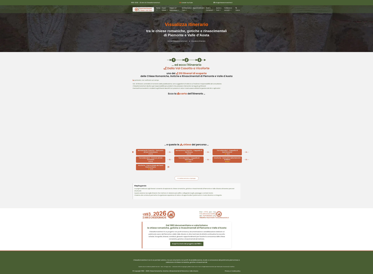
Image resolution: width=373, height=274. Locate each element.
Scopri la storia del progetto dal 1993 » (187, 244)
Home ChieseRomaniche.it (177, 41)
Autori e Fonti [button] (218, 9)
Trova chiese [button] (164, 9)
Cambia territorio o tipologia (187, 178)
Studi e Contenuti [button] (209, 9)
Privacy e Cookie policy (232, 271)
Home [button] (158, 8)
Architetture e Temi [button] (186, 9)
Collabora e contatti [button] (228, 9)
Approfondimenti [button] (198, 8)
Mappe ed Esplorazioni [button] (174, 9)
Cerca (238, 10)
